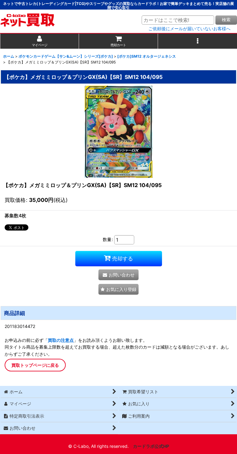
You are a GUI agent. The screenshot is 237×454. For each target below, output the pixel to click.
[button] (197, 41)
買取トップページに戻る (35, 365)
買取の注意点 (61, 340)
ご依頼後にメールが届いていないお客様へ (189, 29)
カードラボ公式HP (151, 446)
